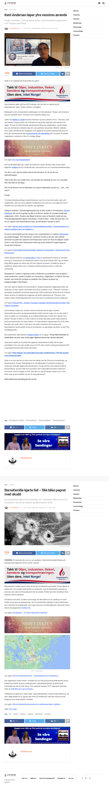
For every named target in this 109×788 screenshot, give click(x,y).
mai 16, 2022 (27, 28)
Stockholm (39, 714)
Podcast (76, 35)
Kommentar (12, 9)
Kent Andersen (31, 420)
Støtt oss (33, 778)
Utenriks (76, 19)
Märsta (23, 714)
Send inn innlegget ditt (46, 778)
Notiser (76, 11)
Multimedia (77, 23)
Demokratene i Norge (16, 420)
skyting (30, 714)
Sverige (47, 714)
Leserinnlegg (78, 31)
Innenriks (76, 15)
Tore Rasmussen (59, 420)
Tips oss (24, 778)
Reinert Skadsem (45, 420)
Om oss (71, 778)
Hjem (6, 9)
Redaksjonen (15, 28)
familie (15, 714)
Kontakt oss (61, 778)
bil (10, 714)
